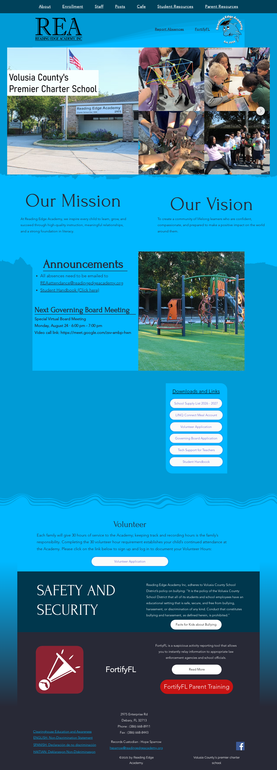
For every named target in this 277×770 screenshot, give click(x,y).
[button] (99, 6)
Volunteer (129, 524)
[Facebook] (240, 746)
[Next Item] (260, 111)
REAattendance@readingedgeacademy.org (81, 282)
